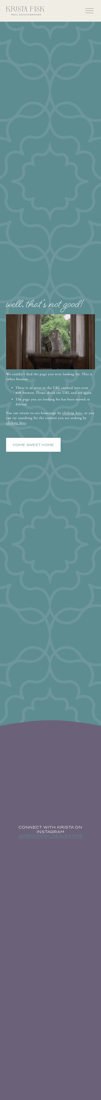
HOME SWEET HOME (33, 445)
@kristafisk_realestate (50, 836)
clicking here (72, 413)
